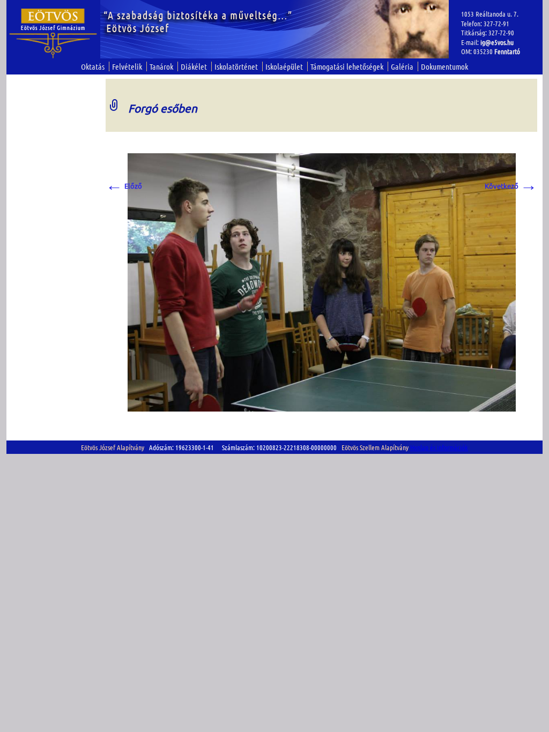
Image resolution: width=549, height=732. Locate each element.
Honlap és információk (439, 447)
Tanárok (161, 66)
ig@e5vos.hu (497, 42)
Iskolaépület (284, 66)
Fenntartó (507, 51)
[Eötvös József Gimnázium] (53, 33)
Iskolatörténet (236, 66)
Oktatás (93, 66)
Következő (511, 185)
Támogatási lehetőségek (346, 66)
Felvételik (127, 66)
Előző (124, 185)
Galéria (402, 66)
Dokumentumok (444, 66)
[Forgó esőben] (322, 281)
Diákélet (194, 66)
